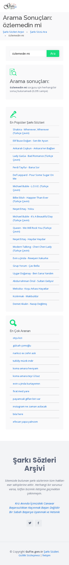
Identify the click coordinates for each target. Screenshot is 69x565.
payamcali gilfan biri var (26, 399)
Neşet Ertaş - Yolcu (23, 209)
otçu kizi (17, 338)
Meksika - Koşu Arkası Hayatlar (31, 288)
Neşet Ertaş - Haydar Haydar (29, 239)
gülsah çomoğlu (22, 345)
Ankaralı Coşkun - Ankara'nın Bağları (34, 148)
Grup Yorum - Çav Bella (26, 265)
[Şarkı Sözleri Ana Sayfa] (10, 6)
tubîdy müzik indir (23, 360)
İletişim (46, 555)
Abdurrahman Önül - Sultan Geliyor (33, 281)
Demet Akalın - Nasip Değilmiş (30, 304)
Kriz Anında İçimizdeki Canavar (34, 503)
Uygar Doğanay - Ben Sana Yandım (33, 273)
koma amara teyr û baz (26, 376)
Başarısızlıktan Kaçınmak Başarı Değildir (34, 507)
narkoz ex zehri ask (24, 353)
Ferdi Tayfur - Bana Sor (26, 167)
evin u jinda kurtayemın (26, 383)
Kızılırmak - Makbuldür (26, 296)
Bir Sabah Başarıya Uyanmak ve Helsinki (34, 512)
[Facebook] (38, 523)
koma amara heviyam (25, 368)
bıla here (18, 414)
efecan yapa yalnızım (25, 421)
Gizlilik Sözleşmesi (29, 555)
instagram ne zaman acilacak (30, 406)
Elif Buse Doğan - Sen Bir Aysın (30, 140)
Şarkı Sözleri (51, 551)
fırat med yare (21, 391)
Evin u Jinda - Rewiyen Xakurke (30, 258)
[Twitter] (29, 523)
